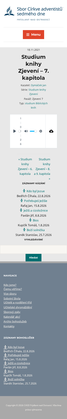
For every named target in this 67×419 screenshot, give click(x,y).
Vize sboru (10, 293)
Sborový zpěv (12, 312)
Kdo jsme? (10, 285)
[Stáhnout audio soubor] (51, 131)
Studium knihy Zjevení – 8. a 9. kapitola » (42, 169)
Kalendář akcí (12, 317)
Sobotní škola (12, 298)
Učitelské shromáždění (18, 307)
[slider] (19, 131)
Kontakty (9, 326)
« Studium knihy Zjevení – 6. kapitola (25, 166)
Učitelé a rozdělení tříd (18, 302)
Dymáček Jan (38, 85)
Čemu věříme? (13, 289)
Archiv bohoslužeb (15, 321)
